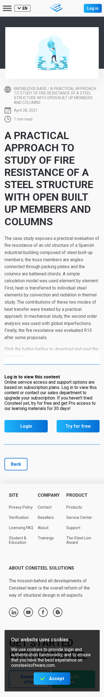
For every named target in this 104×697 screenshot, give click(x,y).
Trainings (46, 538)
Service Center (79, 517)
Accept (56, 678)
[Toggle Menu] (7, 8)
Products (74, 507)
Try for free (78, 426)
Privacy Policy (21, 507)
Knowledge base (30, 88)
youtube (28, 612)
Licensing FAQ (21, 528)
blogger (57, 612)
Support (73, 528)
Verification (19, 517)
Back (16, 464)
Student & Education (17, 540)
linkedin (13, 612)
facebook (43, 612)
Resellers (46, 517)
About (43, 528)
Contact (45, 507)
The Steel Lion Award (78, 540)
